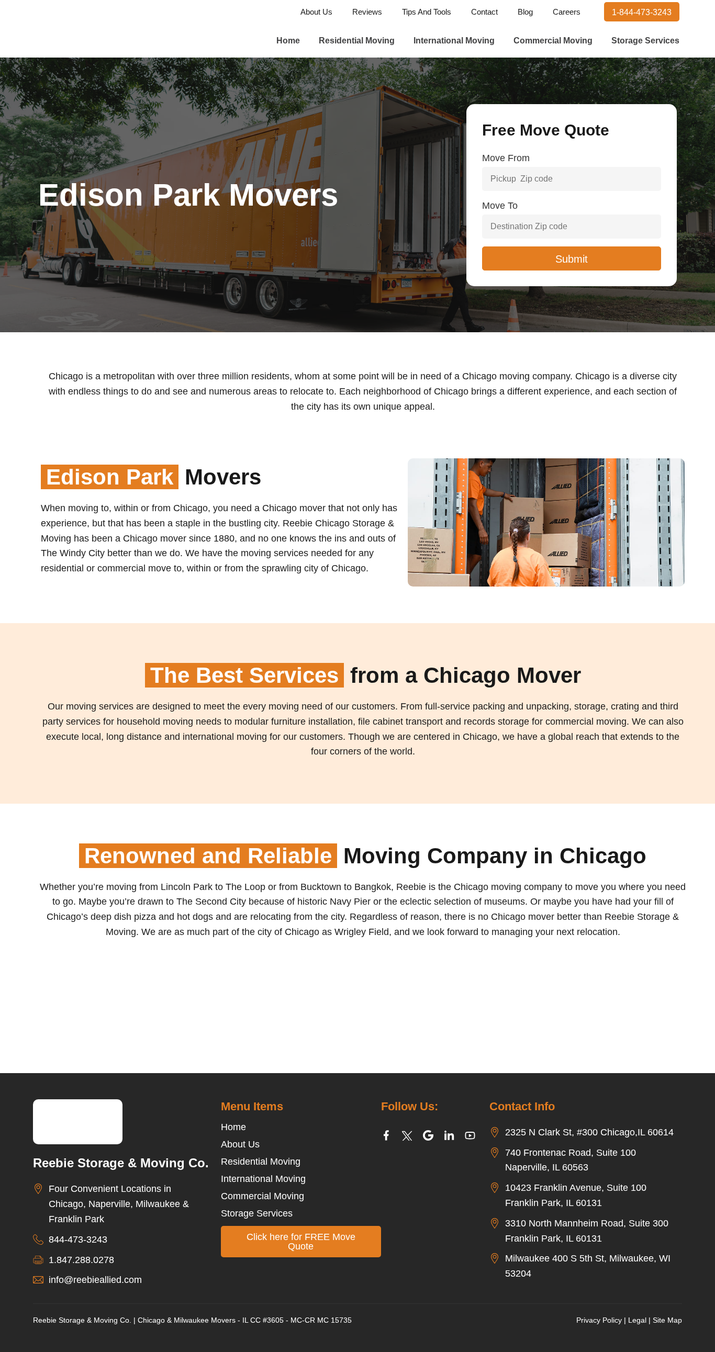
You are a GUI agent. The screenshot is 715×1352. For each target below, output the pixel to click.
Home (288, 40)
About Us (316, 11)
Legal (637, 1320)
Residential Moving (357, 40)
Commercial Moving (553, 40)
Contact (484, 11)
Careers (566, 11)
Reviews (367, 11)
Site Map (667, 1320)
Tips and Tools (426, 11)
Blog (525, 11)
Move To (500, 205)
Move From (506, 158)
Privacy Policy (599, 1320)
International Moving (454, 40)
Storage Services (645, 40)
